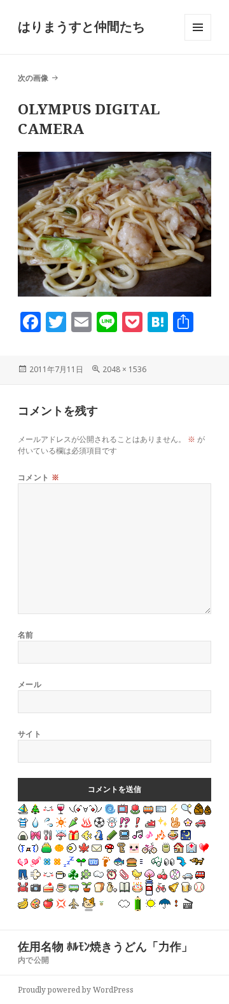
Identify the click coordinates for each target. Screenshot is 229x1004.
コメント (39, 477)
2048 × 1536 (124, 369)
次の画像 (33, 77)
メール (29, 684)
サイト (29, 733)
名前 (26, 634)
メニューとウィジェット (197, 40)
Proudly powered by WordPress (76, 989)
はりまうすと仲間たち (81, 26)
